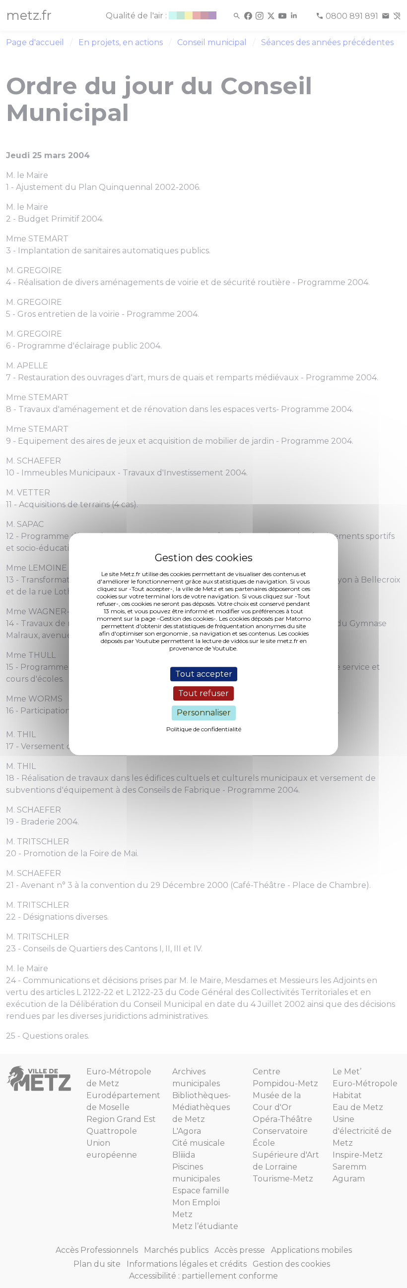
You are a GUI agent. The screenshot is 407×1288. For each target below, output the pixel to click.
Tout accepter (203, 674)
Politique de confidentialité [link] (203, 729)
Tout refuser (203, 693)
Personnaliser (204, 713)
